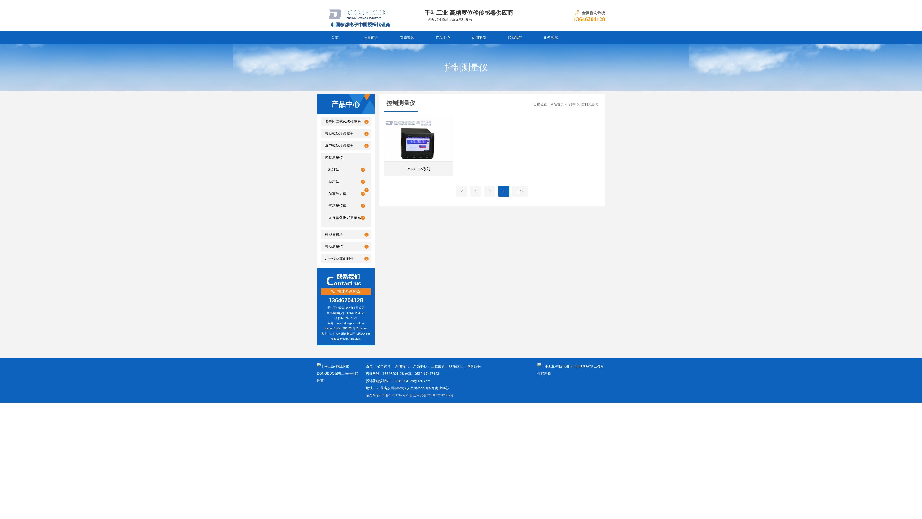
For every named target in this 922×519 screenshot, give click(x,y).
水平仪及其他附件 (339, 258)
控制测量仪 (334, 158)
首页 (335, 38)
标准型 (333, 170)
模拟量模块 (334, 234)
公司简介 (371, 38)
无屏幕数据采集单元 (344, 218)
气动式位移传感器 (339, 134)
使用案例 (479, 38)
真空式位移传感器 (339, 146)
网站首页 (557, 104)
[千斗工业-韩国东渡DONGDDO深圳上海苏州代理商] (368, 15)
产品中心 (443, 38)
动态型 (333, 182)
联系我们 (515, 38)
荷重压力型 (337, 194)
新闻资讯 (407, 38)
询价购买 (474, 366)
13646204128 (589, 19)
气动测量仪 (334, 246)
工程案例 (438, 366)
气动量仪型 (337, 206)
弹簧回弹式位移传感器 (343, 122)
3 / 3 (520, 191)
